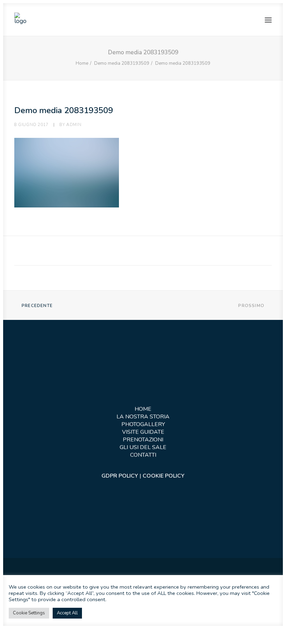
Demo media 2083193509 (121, 63)
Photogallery (143, 424)
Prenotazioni (143, 439)
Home (82, 63)
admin (73, 124)
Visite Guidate (143, 432)
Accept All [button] (67, 613)
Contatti (143, 455)
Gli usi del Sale (143, 447)
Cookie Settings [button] (29, 613)
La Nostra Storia (143, 416)
